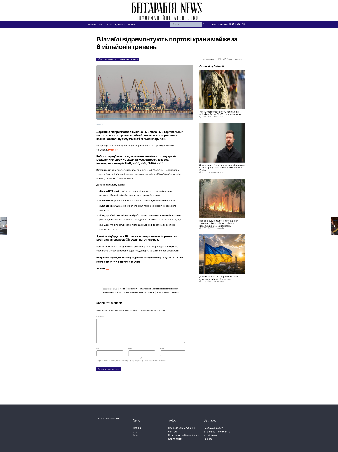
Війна (99, 59)
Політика (119, 59)
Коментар (100, 317)
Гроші (122, 289)
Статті (126, 59)
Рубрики (119, 24)
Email (131, 348)
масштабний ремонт (112, 292)
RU (243, 24)
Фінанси (134, 59)
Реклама (131, 24)
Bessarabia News (110, 289)
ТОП (101, 24)
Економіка (108, 59)
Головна (92, 24)
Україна (175, 292)
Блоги (109, 24)
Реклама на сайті (213, 428)
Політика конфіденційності (183, 435)
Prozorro (113, 150)
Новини (137, 428)
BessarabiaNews (235, 59)
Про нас (207, 438)
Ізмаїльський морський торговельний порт (159, 289)
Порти (151, 292)
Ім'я (98, 348)
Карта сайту (175, 438)
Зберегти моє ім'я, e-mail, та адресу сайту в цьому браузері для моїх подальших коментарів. (131, 361)
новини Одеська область (135, 292)
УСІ (107, 268)
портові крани (163, 292)
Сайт (162, 348)
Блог (136, 435)
